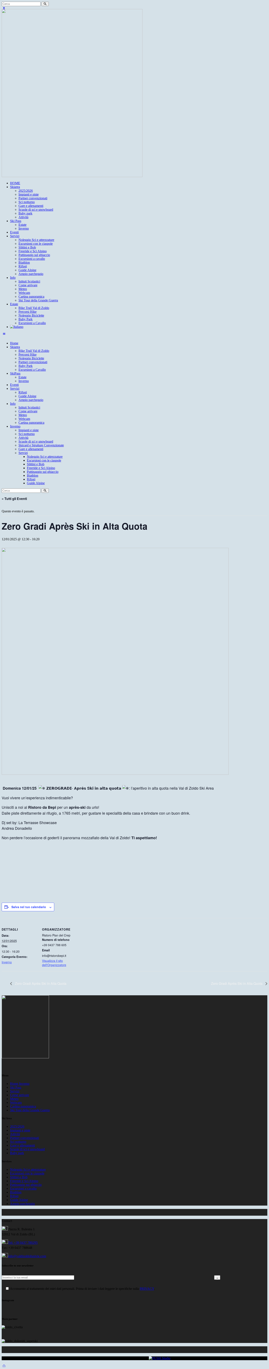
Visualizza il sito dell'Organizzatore (54, 963)
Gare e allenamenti (22, 1145)
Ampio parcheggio (22, 1203)
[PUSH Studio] (159, 1358)
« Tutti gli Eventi (14, 498)
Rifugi (14, 1196)
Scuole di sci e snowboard (27, 1149)
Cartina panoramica (23, 1106)
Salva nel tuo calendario (28, 907)
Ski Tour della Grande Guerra (30, 1110)
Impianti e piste (20, 1130)
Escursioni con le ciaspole (27, 1173)
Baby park (17, 1153)
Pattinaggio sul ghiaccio (26, 1184)
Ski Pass (15, 1087)
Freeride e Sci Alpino (24, 1181)
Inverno (7, 962)
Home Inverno (19, 1083)
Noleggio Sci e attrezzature (28, 1169)
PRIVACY (147, 1288)
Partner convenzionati (24, 1138)
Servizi (14, 1091)
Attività (15, 1134)
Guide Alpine (19, 1200)
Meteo (14, 1099)
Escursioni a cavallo (23, 1188)
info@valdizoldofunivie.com (27, 1256)
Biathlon (15, 1192)
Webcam (16, 1102)
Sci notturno (18, 1141)
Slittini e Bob (19, 1177)
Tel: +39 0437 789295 (23, 1242)
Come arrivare (19, 1095)
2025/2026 (17, 1126)
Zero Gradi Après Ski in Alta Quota (40, 983)
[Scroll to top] (4, 1365)
